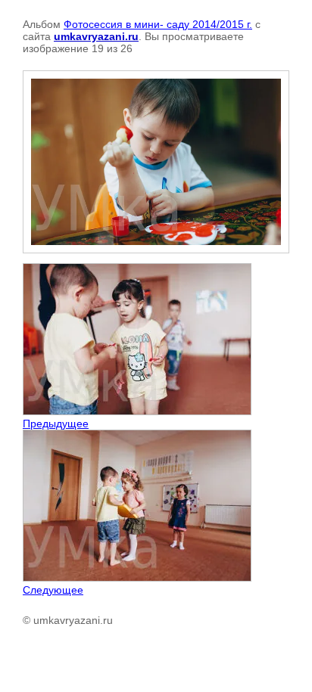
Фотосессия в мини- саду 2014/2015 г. (158, 24)
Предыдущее (56, 423)
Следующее (53, 590)
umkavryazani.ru (96, 36)
